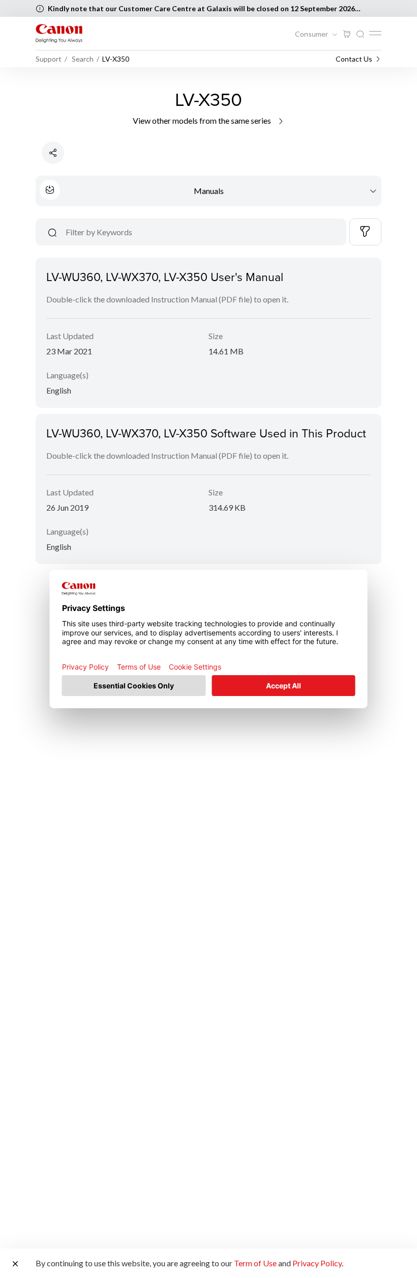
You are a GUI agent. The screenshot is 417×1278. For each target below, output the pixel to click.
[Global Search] (360, 34)
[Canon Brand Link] (59, 33)
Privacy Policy (317, 1263)
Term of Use (255, 1263)
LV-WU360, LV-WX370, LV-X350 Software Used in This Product (206, 433)
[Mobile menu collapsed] (375, 33)
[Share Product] (53, 153)
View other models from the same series (203, 120)
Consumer (312, 34)
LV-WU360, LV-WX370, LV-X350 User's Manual (164, 276)
